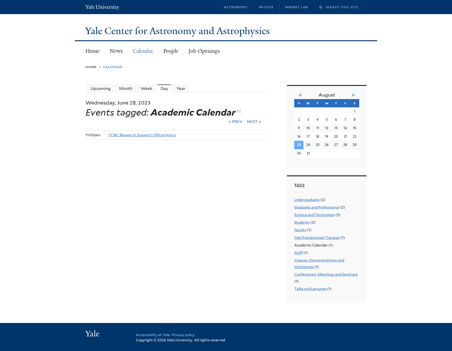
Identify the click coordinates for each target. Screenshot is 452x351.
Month (125, 88)
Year (181, 88)
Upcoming (101, 88)
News (116, 51)
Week (146, 88)
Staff (298, 252)
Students (302, 222)
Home (92, 51)
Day (166, 88)
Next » (254, 121)
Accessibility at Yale (153, 335)
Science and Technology (314, 215)
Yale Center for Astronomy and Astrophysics (178, 30)
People (170, 51)
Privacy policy (183, 335)
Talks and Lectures (310, 288)
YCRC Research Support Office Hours (142, 135)
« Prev (235, 121)
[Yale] (93, 334)
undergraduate (307, 200)
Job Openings (204, 51)
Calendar (143, 51)
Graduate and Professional (316, 207)
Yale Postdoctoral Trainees (317, 237)
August (327, 95)
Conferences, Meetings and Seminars (326, 274)
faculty (300, 230)
